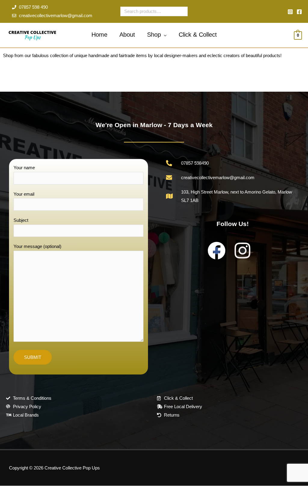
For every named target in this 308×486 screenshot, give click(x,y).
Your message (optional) (37, 246)
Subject (21, 220)
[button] (164, 34)
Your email (24, 194)
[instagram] (290, 11)
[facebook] (299, 11)
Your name (24, 167)
